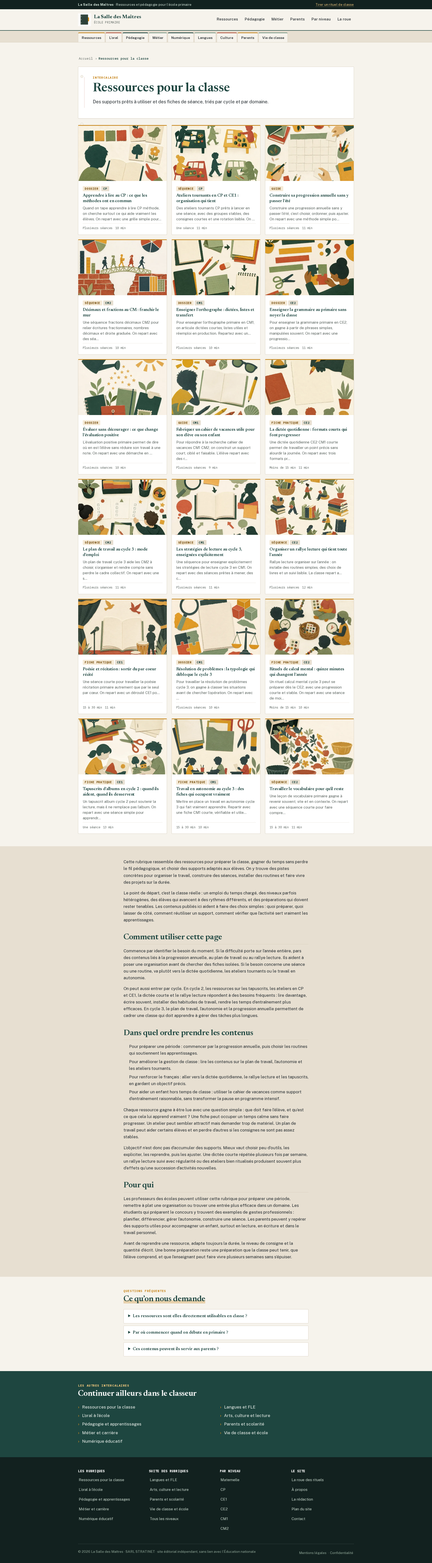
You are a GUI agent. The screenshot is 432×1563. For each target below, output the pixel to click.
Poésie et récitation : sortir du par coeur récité (119, 672)
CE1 (223, 1499)
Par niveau (321, 19)
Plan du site (302, 1509)
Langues (205, 38)
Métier (278, 19)
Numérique (180, 38)
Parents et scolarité (244, 1423)
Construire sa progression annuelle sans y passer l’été (309, 198)
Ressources (227, 19)
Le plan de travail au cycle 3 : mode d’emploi (115, 552)
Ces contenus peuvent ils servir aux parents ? (176, 1349)
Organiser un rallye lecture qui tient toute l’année (308, 552)
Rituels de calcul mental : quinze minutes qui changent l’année (307, 672)
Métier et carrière (100, 1432)
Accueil (86, 58)
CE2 (224, 1509)
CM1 (224, 1519)
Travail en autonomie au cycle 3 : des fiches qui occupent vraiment (210, 792)
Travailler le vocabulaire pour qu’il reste (307, 789)
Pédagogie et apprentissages (112, 1423)
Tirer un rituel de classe (335, 4)
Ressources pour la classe (108, 1407)
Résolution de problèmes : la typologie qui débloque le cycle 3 (215, 672)
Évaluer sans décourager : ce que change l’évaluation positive (120, 432)
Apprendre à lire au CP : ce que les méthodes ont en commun (115, 198)
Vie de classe (273, 38)
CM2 (224, 1528)
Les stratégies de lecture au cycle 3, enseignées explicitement (209, 552)
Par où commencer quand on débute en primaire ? (180, 1333)
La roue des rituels (308, 1480)
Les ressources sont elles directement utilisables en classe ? (190, 1316)
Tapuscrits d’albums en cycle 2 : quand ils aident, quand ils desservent (121, 792)
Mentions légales (312, 1553)
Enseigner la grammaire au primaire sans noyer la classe (308, 312)
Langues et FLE (240, 1407)
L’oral (113, 38)
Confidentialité (341, 1553)
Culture (226, 38)
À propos (300, 1489)
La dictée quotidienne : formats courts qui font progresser (308, 432)
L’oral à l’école (96, 1415)
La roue (344, 19)
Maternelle (230, 1480)
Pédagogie (255, 19)
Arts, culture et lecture (247, 1415)
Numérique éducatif (102, 1441)
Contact (298, 1519)
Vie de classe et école (246, 1432)
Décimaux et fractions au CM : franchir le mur (121, 312)
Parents (297, 19)
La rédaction (302, 1499)
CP (223, 1489)
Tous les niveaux (164, 1519)
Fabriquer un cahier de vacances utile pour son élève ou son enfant (215, 432)
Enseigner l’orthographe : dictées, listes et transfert (215, 312)
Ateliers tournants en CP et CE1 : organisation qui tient (207, 198)
